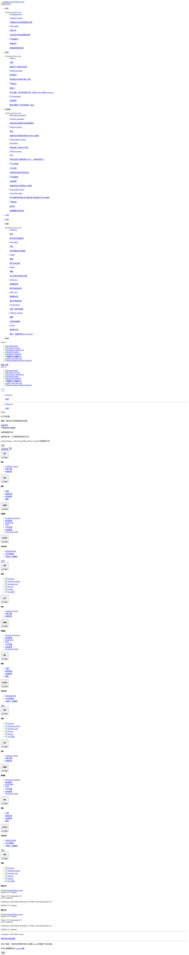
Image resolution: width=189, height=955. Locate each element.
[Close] (6, 4)
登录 (3, 365)
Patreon (10, 589)
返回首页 (4, 425)
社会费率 (8, 530)
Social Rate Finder (11, 532)
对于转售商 (9, 554)
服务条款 (4, 939)
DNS (7, 525)
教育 (7, 499)
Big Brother (9, 523)
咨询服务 (8, 496)
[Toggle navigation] (2, 2)
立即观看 (4, 449)
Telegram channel (13, 581)
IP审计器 (8, 469)
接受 (3, 953)
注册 (6, 365)
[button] (96, 10)
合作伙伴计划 (10, 551)
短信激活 (8, 494)
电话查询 (8, 521)
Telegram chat (12, 584)
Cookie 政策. (20, 948)
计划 (2, 561)
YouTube (10, 579)
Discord (10, 587)
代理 (7, 491)
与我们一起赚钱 (11, 557)
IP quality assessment (12, 518)
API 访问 (11, 592)
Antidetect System (11, 466)
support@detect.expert (15, 890)
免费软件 (8, 472)
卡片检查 (8, 527)
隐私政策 (11, 939)
